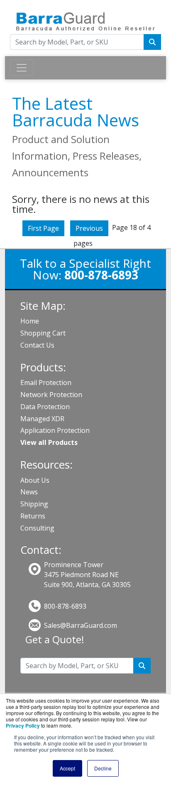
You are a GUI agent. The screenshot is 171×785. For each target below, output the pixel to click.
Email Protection (45, 382)
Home (29, 321)
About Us (34, 480)
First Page (43, 228)
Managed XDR (42, 418)
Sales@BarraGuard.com (80, 625)
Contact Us (37, 345)
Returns (32, 516)
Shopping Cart (43, 333)
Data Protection (45, 406)
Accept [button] (67, 768)
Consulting (37, 528)
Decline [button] (103, 768)
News (29, 491)
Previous (89, 228)
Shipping (34, 504)
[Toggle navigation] (21, 67)
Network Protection (51, 394)
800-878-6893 (65, 606)
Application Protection (55, 430)
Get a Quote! (54, 639)
